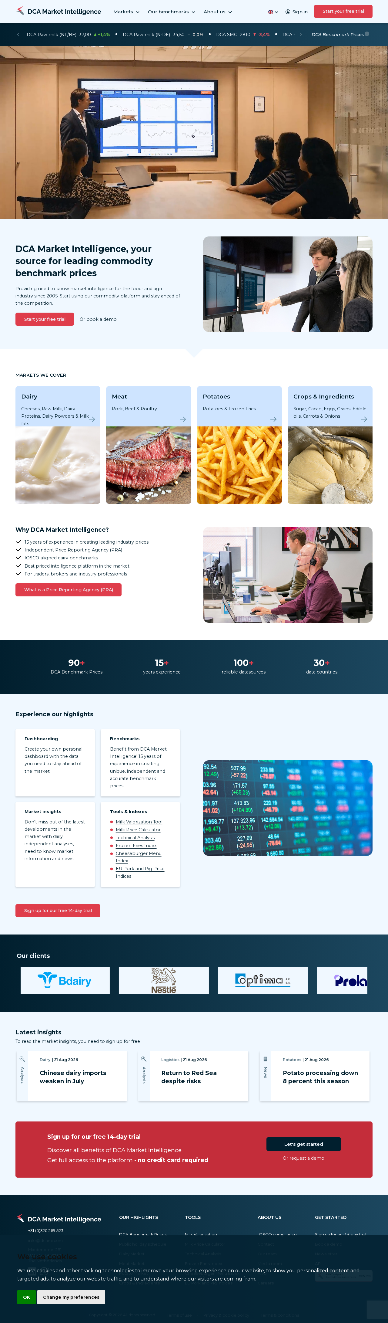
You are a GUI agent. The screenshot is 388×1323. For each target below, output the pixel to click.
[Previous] (18, 34)
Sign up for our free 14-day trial (58, 910)
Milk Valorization (201, 1234)
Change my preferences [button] (71, 1297)
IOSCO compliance (277, 1234)
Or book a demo (98, 319)
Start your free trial (343, 11)
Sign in (300, 12)
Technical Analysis (135, 837)
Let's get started (303, 1144)
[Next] (300, 34)
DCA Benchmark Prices (143, 1234)
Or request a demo (303, 1158)
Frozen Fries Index (136, 845)
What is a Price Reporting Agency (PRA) (68, 589)
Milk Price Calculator (138, 830)
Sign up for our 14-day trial (340, 1234)
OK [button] (26, 1297)
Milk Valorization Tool (139, 822)
